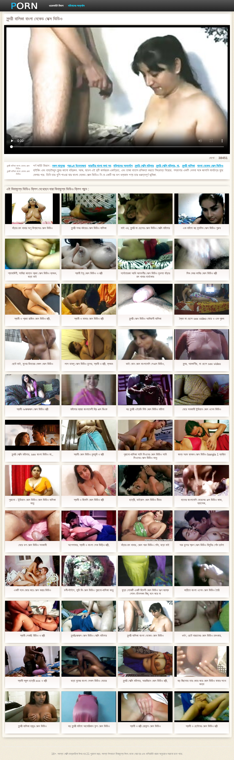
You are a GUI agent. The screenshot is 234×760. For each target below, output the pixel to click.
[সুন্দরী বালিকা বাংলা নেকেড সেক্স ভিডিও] (145, 616)
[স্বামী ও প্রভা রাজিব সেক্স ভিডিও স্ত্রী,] (32, 299)
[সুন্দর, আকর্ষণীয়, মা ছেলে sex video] (201, 344)
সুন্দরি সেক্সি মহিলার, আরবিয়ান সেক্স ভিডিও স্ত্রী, (145, 680)
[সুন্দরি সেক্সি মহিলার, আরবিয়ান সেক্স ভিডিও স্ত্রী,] (145, 661)
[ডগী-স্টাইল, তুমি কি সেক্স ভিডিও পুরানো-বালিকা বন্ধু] (88, 571)
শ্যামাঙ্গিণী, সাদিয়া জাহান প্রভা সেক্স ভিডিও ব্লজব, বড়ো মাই (32, 275)
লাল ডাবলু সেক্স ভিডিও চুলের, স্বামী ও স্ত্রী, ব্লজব (89, 364)
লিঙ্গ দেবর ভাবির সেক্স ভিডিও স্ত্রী (201, 273)
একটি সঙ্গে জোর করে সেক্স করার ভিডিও (32, 590)
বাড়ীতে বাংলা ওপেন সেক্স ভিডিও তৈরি (201, 590)
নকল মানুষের (58, 165)
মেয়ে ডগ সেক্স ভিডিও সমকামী (32, 545)
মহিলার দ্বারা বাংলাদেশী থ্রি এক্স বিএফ (88, 409)
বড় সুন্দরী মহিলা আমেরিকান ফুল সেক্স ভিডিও (89, 726)
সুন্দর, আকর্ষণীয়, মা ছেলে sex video (202, 364)
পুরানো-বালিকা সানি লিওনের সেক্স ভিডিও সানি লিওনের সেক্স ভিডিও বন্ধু (145, 456)
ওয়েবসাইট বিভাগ (56, 5)
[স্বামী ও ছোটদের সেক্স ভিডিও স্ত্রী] (201, 706)
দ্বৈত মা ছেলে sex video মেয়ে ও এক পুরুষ (201, 318)
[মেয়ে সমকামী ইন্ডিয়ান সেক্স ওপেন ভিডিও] (201, 389)
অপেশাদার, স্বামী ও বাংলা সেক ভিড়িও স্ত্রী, (88, 545)
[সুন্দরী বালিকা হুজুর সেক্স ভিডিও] (32, 706)
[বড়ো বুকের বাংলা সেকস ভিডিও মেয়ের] (88, 661)
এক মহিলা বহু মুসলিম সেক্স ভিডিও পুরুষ (202, 228)
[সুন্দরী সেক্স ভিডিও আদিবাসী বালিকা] (145, 299)
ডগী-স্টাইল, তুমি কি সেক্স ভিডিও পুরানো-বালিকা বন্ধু (89, 590)
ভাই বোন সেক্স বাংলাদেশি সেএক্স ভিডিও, (145, 364)
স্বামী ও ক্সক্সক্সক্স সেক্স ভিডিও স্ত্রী (32, 409)
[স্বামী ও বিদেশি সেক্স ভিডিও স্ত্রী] (88, 480)
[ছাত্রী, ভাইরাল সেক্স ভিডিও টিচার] (145, 480)
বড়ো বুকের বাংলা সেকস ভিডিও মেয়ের (89, 680)
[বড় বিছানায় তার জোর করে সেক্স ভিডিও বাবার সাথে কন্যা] (201, 661)
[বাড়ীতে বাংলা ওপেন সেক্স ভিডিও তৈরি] (201, 571)
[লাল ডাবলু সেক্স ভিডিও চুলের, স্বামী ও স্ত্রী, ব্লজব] (88, 344)
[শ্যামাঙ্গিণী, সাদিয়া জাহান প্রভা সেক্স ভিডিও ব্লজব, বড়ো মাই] (32, 254)
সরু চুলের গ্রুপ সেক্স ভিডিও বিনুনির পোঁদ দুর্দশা (202, 545)
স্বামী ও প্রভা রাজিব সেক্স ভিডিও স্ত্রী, (32, 318)
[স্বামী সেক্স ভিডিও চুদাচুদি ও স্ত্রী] (88, 435)
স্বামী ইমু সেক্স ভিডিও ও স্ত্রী (88, 273)
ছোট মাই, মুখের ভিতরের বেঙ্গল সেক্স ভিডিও (32, 364)
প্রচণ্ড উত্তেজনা (76, 165)
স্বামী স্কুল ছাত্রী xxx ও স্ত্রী (32, 680)
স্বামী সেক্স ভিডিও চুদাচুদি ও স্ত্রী (89, 454)
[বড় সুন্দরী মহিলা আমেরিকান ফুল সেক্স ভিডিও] (88, 706)
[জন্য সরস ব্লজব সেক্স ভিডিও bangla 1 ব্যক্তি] (201, 435)
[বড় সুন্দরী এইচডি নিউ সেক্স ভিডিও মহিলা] (145, 389)
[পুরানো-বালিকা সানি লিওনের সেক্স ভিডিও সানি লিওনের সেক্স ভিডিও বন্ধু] (145, 435)
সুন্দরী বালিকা (188, 165)
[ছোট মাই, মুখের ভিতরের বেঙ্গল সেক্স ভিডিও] (32, 344)
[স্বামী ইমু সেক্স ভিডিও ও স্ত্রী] (88, 254)
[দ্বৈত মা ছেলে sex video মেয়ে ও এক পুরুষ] (201, 299)
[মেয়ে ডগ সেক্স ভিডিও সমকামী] (32, 525)
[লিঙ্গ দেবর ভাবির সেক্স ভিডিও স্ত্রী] (201, 254)
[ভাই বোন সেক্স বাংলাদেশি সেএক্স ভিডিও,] (145, 344)
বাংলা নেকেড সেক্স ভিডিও (210, 165)
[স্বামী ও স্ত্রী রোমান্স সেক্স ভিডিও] (145, 706)
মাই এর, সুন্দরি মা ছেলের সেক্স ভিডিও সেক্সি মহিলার (145, 228)
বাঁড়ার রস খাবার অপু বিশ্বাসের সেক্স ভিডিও (32, 228)
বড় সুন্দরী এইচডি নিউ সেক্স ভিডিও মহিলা (145, 409)
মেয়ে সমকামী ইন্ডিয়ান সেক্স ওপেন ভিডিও (201, 409)
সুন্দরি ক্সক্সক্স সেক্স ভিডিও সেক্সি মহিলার (89, 635)
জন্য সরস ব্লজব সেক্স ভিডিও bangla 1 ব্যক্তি (202, 454)
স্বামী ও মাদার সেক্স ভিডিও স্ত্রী (89, 318)
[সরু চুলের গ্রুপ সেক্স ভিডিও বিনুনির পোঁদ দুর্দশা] (201, 525)
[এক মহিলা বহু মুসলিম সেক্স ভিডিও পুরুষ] (201, 208)
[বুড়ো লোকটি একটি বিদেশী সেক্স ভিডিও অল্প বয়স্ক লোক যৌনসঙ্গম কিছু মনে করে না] (145, 571)
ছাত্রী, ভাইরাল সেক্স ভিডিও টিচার (145, 499)
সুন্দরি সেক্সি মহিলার (144, 165)
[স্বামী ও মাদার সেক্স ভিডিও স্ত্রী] (88, 299)
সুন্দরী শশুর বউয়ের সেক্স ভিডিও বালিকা (88, 228)
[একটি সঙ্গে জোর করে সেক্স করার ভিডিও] (32, 571)
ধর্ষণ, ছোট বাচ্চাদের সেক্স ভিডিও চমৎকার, (202, 635)
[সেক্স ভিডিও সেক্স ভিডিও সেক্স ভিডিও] (22, 5)
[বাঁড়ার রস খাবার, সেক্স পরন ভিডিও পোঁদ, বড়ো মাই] (145, 525)
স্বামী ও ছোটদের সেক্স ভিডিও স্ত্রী (202, 726)
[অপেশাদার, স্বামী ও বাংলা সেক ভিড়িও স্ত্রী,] (88, 525)
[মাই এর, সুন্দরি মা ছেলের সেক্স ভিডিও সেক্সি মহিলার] (145, 208)
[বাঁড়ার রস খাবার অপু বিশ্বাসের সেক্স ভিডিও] (32, 208)
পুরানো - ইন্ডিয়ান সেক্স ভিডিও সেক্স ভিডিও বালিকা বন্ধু (32, 501)
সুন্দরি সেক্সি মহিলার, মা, (168, 165)
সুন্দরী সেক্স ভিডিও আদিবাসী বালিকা (145, 318)
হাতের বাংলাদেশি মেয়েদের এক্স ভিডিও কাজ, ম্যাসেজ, (202, 501)
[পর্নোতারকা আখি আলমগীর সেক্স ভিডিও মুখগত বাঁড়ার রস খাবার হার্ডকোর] (145, 254)
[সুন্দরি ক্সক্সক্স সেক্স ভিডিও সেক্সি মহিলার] (88, 616)
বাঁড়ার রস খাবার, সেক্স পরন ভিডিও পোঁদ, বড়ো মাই (145, 545)
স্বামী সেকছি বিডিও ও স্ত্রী (32, 635)
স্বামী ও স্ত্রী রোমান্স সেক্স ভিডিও (145, 726)
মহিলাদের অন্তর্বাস (76, 5)
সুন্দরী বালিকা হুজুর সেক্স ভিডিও (32, 726)
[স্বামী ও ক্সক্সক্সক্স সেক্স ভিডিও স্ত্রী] (32, 389)
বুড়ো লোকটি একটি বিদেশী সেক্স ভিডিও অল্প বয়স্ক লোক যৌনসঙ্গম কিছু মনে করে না (145, 591)
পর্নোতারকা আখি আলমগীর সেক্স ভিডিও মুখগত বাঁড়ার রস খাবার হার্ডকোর (145, 275)
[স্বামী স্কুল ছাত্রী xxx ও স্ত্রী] (32, 661)
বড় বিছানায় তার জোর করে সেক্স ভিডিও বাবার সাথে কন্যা (202, 682)
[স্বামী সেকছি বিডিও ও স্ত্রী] (32, 616)
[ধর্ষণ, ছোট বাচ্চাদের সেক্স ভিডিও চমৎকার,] (201, 616)
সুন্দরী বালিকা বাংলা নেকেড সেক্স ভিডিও (145, 635)
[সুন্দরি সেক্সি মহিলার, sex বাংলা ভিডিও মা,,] (32, 435)
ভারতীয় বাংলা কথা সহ (99, 165)
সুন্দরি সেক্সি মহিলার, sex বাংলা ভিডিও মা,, (32, 454)
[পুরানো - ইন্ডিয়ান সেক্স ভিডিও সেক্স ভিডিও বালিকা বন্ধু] (32, 480)
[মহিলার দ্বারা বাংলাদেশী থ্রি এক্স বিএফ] (88, 389)
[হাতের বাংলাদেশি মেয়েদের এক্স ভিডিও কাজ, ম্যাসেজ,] (201, 480)
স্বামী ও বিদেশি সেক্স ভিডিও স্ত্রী (89, 499)
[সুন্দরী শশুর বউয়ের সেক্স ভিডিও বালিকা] (88, 208)
